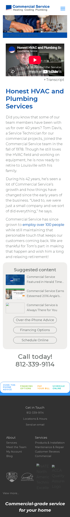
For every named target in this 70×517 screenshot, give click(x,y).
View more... (11, 493)
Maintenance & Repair (49, 447)
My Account (14, 451)
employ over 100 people (43, 225)
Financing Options (35, 330)
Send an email (35, 424)
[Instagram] (36, 427)
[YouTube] (39, 427)
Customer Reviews (47, 451)
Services (11, 442)
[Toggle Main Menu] (63, 8)
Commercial (43, 456)
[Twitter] (33, 427)
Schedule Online (35, 340)
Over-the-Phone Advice (35, 320)
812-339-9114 (35, 364)
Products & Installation (50, 442)
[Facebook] (30, 427)
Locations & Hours (35, 418)
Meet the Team (16, 447)
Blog (9, 456)
